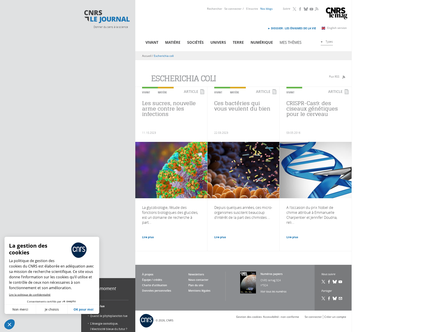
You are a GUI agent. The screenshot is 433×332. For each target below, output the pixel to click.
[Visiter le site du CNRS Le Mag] (336, 13)
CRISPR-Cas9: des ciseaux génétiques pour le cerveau (312, 108)
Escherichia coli (164, 56)
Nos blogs (266, 9)
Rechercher (214, 9)
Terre (238, 42)
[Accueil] (106, 16)
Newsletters (196, 274)
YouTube (311, 9)
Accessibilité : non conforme (281, 317)
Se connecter (233, 9)
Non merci (20, 309)
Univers (218, 42)
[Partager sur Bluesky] (335, 298)
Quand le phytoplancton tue (108, 316)
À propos (147, 274)
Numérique (262, 42)
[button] (9, 324)
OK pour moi (83, 309)
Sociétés (195, 42)
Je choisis (52, 309)
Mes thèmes (291, 42)
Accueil (146, 56)
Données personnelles (156, 291)
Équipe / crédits (152, 280)
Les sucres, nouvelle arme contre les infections (169, 108)
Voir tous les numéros (273, 291)
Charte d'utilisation (154, 285)
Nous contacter (198, 280)
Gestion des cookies (249, 317)
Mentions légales (199, 291)
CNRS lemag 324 (270, 280)
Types (329, 41)
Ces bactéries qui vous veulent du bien (242, 106)
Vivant (151, 42)
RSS (316, 8)
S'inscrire (252, 9)
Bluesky (306, 9)
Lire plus (148, 237)
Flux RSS (334, 76)
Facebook (300, 9)
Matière (172, 42)
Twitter (295, 9)
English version (337, 28)
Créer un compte (335, 317)
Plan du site (195, 285)
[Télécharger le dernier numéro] (248, 282)
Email (340, 298)
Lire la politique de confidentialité (30, 295)
